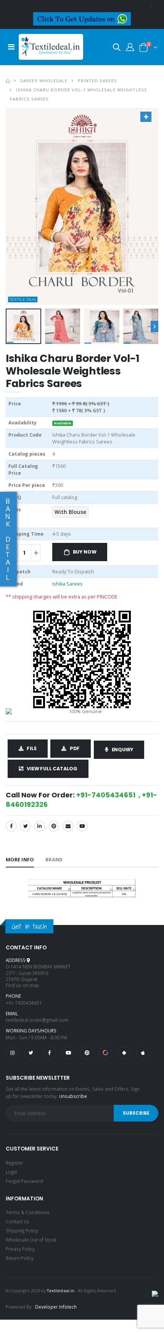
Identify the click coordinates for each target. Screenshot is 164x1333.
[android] (123, 1053)
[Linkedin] (39, 826)
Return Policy (20, 1258)
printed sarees (97, 80)
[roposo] (105, 1053)
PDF (75, 748)
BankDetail (7, 539)
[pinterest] (86, 1053)
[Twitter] (25, 826)
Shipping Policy (22, 1230)
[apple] (142, 1053)
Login (11, 1172)
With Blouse (70, 512)
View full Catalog (52, 768)
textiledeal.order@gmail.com (37, 1020)
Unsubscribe (73, 1096)
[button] (116, 48)
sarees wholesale (44, 80)
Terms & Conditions (28, 1212)
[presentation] (154, 326)
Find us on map (22, 985)
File (31, 748)
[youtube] (82, 826)
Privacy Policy (20, 1249)
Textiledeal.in (60, 1290)
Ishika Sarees (67, 584)
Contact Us (17, 1221)
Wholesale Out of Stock (31, 1240)
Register (14, 1163)
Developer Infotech (56, 1307)
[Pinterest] (53, 826)
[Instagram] (12, 1053)
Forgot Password (24, 1181)
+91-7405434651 (24, 1003)
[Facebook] (11, 826)
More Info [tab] (20, 859)
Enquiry (122, 749)
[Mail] (68, 826)
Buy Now (84, 552)
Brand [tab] (53, 859)
